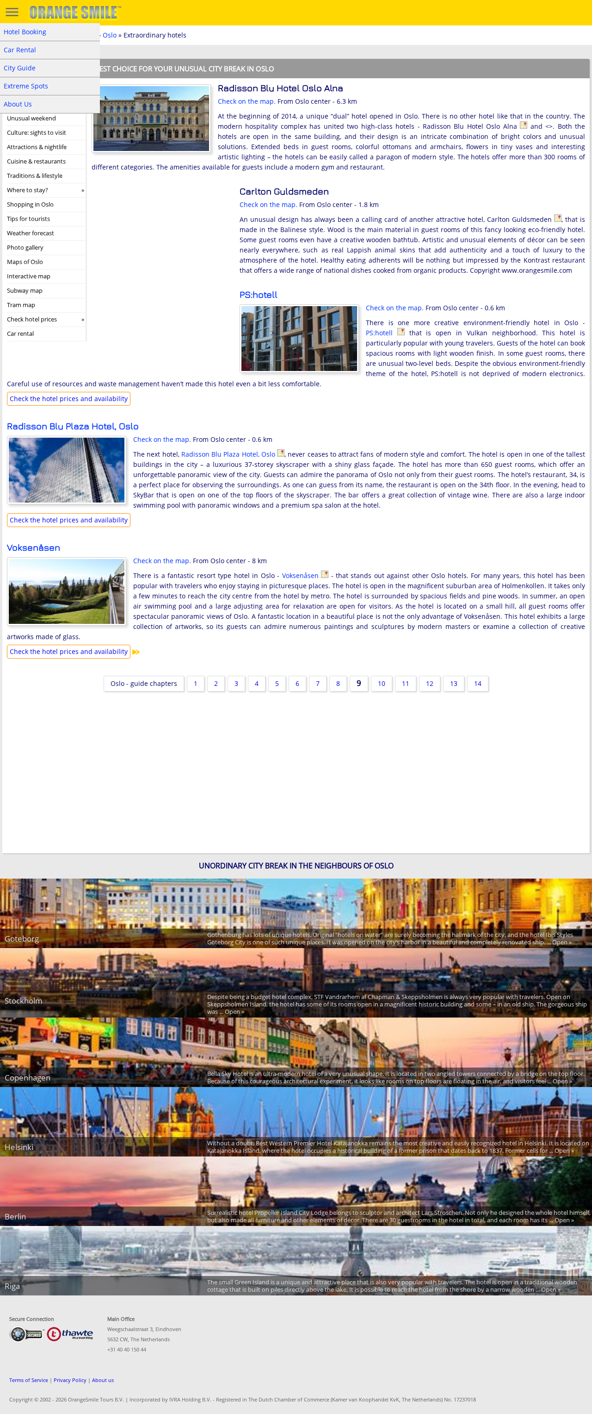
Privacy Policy (70, 1379)
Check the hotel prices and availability (69, 398)
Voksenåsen (33, 547)
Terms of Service (28, 1379)
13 (453, 683)
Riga (12, 1286)
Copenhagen (27, 1077)
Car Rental (20, 49)
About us (103, 1379)
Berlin (15, 1216)
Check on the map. (247, 101)
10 (381, 683)
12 (429, 683)
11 (405, 683)
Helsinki (19, 1147)
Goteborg (22, 938)
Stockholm (24, 1000)
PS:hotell (259, 294)
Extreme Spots (26, 86)
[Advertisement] (161, 246)
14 (477, 683)
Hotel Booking (25, 31)
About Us (18, 104)
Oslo (110, 35)
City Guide (20, 67)
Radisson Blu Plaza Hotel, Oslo (73, 426)
